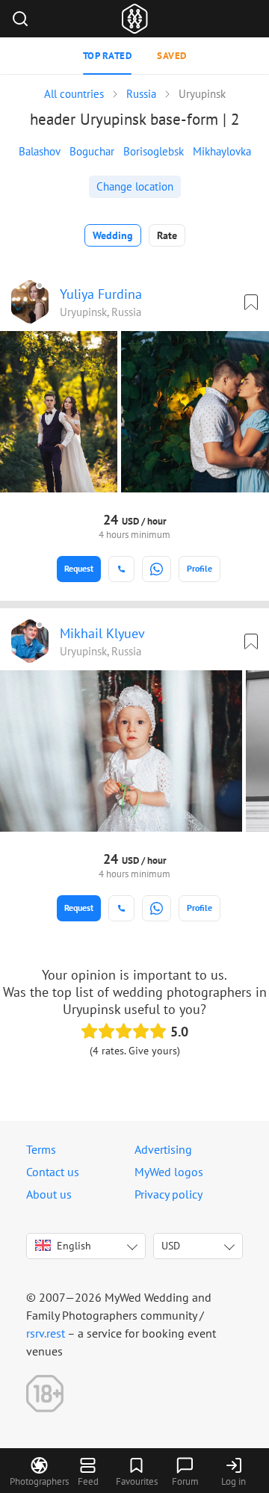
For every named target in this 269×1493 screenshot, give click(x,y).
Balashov (40, 151)
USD (170, 1245)
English (74, 1245)
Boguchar (91, 151)
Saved (172, 55)
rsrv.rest (45, 1333)
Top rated (107, 55)
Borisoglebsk (153, 151)
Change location (134, 186)
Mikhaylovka (222, 151)
